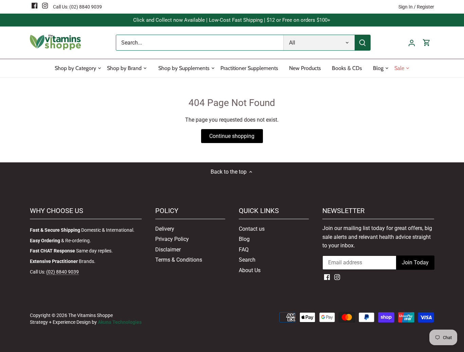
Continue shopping (231, 136)
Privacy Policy (172, 239)
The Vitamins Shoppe (90, 315)
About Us (250, 270)
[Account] (411, 42)
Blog (244, 239)
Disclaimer (168, 249)
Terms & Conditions (178, 260)
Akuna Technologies (120, 322)
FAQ (244, 249)
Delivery (164, 229)
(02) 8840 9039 (85, 7)
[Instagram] (45, 5)
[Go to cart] (427, 42)
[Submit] (363, 42)
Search (247, 260)
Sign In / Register (416, 7)
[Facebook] (34, 5)
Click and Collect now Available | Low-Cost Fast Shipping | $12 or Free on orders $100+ (232, 20)
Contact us (252, 229)
